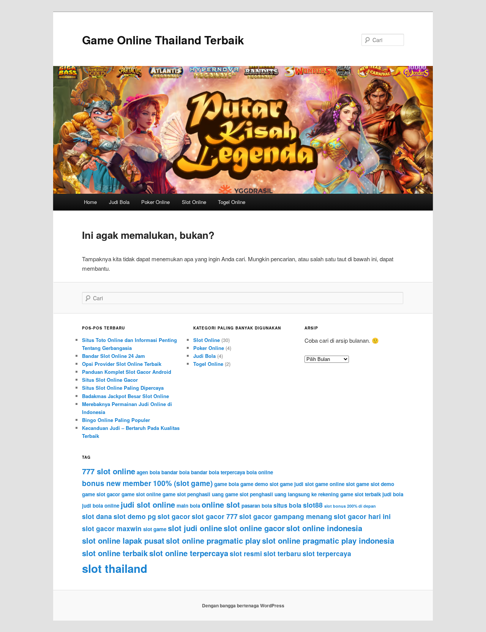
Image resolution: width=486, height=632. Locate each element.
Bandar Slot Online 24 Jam (113, 355)
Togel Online (231, 201)
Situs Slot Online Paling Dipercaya (123, 387)
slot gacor (174, 516)
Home (90, 201)
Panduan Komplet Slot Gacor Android (126, 371)
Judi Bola (119, 201)
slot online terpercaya (188, 552)
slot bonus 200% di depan (350, 506)
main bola (188, 505)
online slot (221, 504)
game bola (226, 484)
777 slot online (108, 471)
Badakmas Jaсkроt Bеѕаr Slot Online (125, 396)
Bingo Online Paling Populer (116, 419)
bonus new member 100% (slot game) (147, 483)
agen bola (148, 472)
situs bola (287, 505)
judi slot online (148, 504)
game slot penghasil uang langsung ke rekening (282, 494)
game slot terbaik (360, 494)
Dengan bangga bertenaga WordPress (243, 605)
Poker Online (155, 201)
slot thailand (114, 568)
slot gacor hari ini (362, 516)
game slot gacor (101, 494)
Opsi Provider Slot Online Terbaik (121, 363)
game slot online (141, 494)
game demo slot (259, 484)
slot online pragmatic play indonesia (328, 540)
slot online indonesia (324, 527)
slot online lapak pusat (123, 540)
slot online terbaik (115, 552)
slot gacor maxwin (112, 528)
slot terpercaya (327, 553)
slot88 (313, 505)
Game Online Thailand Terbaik (163, 39)
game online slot (335, 484)
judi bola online (100, 505)
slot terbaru (282, 553)
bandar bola (175, 472)
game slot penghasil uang (193, 494)
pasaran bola (256, 505)
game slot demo (375, 484)
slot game (154, 529)
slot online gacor (254, 527)
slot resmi (246, 553)
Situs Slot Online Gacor (110, 379)
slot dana (97, 516)
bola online (259, 472)
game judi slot (297, 484)
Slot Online (194, 201)
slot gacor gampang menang (285, 516)
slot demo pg (135, 516)
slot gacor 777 (215, 516)
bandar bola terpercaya (218, 472)
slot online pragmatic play (213, 540)
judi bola (392, 494)
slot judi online (195, 527)
